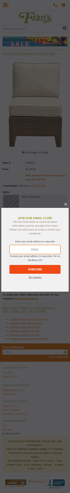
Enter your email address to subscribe (35, 241)
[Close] (66, 204)
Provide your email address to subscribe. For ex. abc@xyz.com (35, 258)
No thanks (35, 277)
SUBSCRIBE (35, 269)
